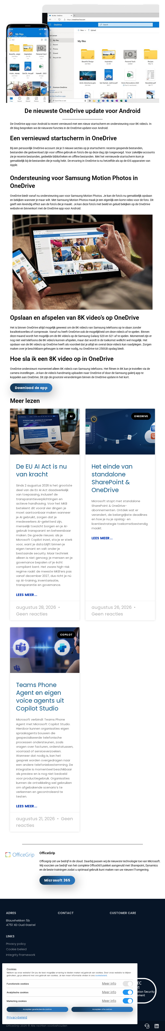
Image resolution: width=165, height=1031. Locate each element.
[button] (153, 36)
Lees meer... (26, 595)
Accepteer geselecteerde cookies (37, 1009)
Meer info (109, 983)
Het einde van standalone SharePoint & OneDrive (112, 478)
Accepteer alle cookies (102, 1009)
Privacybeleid (17, 1017)
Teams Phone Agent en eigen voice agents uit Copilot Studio (40, 697)
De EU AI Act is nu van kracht (41, 470)
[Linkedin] (156, 1026)
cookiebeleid (101, 975)
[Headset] (146, 1026)
